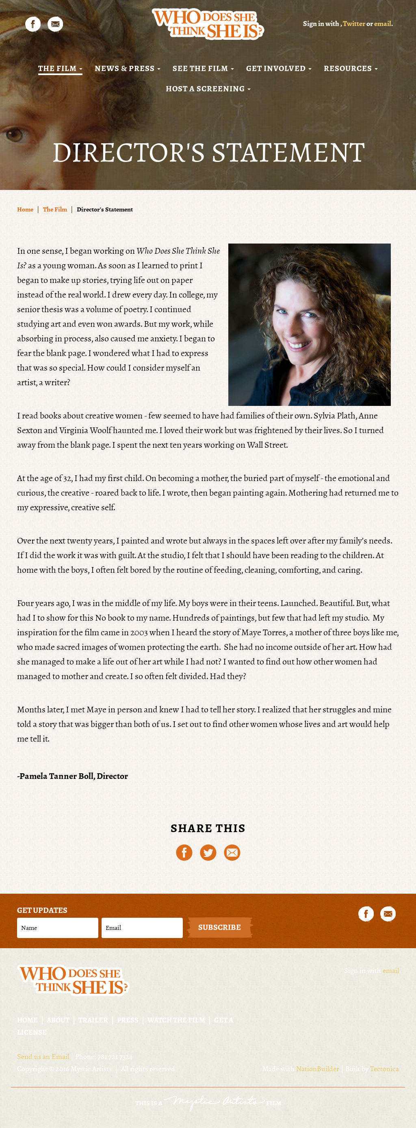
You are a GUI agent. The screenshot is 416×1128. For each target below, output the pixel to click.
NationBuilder (317, 1069)
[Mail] (232, 851)
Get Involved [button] (277, 69)
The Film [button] (58, 69)
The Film (55, 209)
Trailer (93, 1020)
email (382, 23)
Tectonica (384, 1069)
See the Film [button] (201, 69)
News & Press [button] (125, 69)
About (58, 1020)
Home (25, 209)
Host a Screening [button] (206, 89)
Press (128, 1020)
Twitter (354, 23)
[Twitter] (208, 851)
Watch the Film (176, 1020)
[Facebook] (184, 851)
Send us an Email (43, 1056)
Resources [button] (349, 69)
